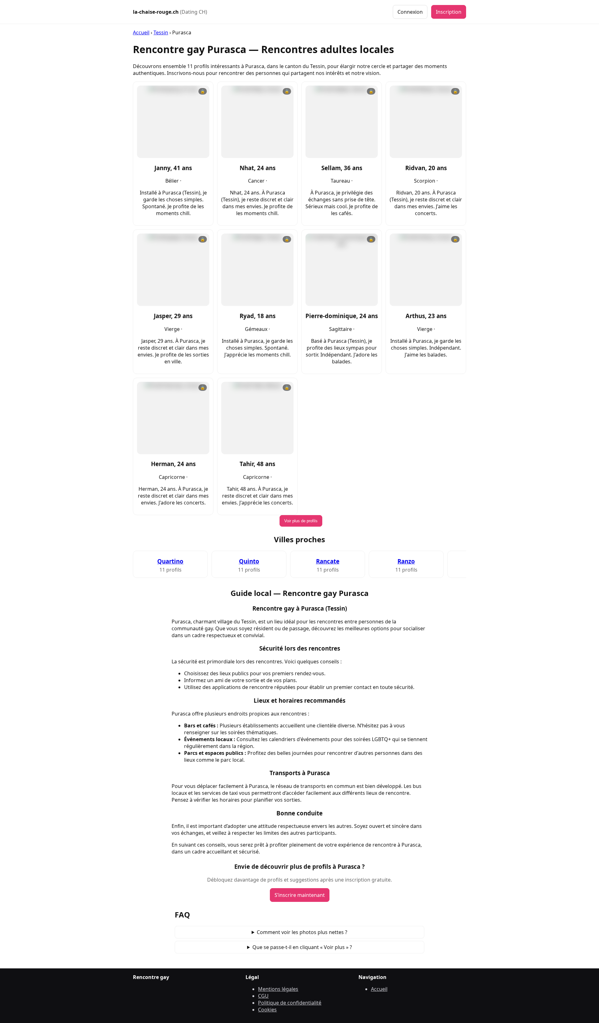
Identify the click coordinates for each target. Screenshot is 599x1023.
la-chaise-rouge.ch (170, 11)
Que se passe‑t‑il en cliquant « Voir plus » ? (302, 947)
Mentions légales (278, 989)
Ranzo (406, 561)
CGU (263, 995)
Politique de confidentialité (289, 1002)
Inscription (448, 11)
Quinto (249, 561)
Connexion (410, 11)
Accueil (141, 32)
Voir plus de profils (301, 521)
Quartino (170, 561)
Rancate (327, 561)
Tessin (160, 32)
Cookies (267, 1009)
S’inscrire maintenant (300, 895)
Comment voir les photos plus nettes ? (302, 932)
